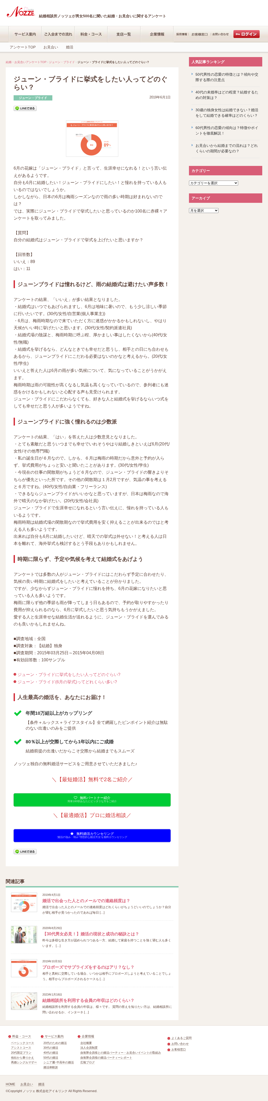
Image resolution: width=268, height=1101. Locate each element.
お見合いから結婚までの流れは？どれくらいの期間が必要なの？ (227, 148)
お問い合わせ (180, 1043)
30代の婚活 (50, 1047)
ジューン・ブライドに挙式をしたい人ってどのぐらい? (69, 674)
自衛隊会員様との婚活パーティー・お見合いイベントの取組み (120, 1052)
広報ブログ (87, 1062)
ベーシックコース (22, 1042)
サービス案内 (54, 1036)
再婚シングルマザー (24, 1062)
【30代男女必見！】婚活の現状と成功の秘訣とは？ (90, 934)
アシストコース (21, 1047)
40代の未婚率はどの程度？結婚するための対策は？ (227, 95)
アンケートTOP (23, 47)
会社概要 (86, 1042)
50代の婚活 (50, 1057)
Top (255, 1088)
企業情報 (88, 1036)
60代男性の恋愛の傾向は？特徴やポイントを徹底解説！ (227, 130)
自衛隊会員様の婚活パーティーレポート (106, 1057)
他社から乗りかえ (22, 1057)
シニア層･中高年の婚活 (58, 1062)
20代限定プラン (21, 1052)
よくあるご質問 (181, 1037)
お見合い (50, 47)
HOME (10, 1084)
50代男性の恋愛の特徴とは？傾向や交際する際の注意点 (227, 77)
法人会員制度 (89, 1047)
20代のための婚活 (55, 1042)
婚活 (69, 47)
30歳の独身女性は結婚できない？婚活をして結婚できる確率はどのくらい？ (227, 113)
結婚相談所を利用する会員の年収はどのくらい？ (88, 1000)
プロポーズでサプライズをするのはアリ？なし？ (88, 967)
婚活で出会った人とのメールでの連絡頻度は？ (86, 900)
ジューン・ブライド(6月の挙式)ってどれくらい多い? (67, 682)
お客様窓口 (178, 1049)
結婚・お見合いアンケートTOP (26, 62)
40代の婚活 (50, 1052)
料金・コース (21, 1036)
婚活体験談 (50, 1067)
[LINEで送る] (25, 108)
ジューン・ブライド (62, 62)
